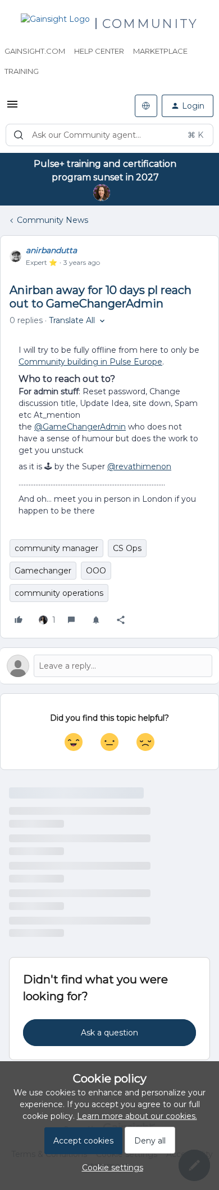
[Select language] (146, 106)
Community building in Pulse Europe (90, 362)
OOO (96, 571)
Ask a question (109, 1033)
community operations (59, 593)
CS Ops (127, 548)
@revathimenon (139, 466)
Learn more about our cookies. (137, 1116)
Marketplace (160, 50)
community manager (56, 548)
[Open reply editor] (109, 666)
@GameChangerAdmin (80, 427)
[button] (12, 108)
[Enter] (18, 135)
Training (21, 71)
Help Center (99, 50)
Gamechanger (43, 571)
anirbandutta (51, 250)
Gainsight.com (34, 50)
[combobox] (109, 135)
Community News (52, 220)
